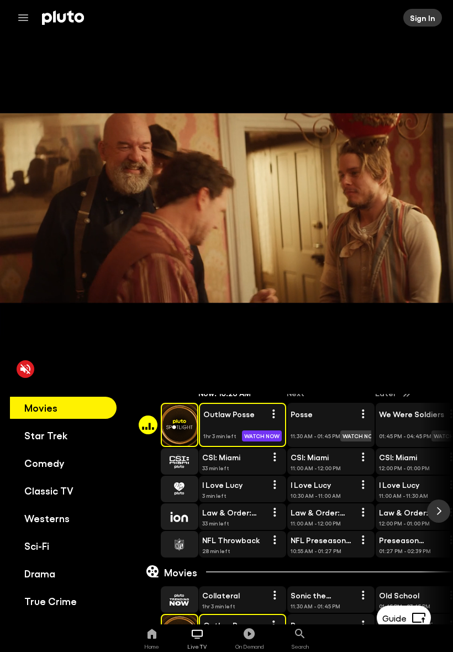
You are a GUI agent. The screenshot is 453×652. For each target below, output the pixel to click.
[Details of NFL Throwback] (274, 540)
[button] (166, 425)
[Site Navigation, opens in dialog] (26, 18)
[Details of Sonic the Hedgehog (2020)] (363, 596)
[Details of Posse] (363, 414)
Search (300, 646)
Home (151, 646)
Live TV (197, 646)
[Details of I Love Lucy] (274, 485)
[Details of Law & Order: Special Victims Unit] (274, 513)
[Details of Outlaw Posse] (273, 414)
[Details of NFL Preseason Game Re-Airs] (363, 540)
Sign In (422, 17)
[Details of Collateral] (274, 596)
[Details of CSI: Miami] (274, 457)
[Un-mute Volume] (25, 369)
